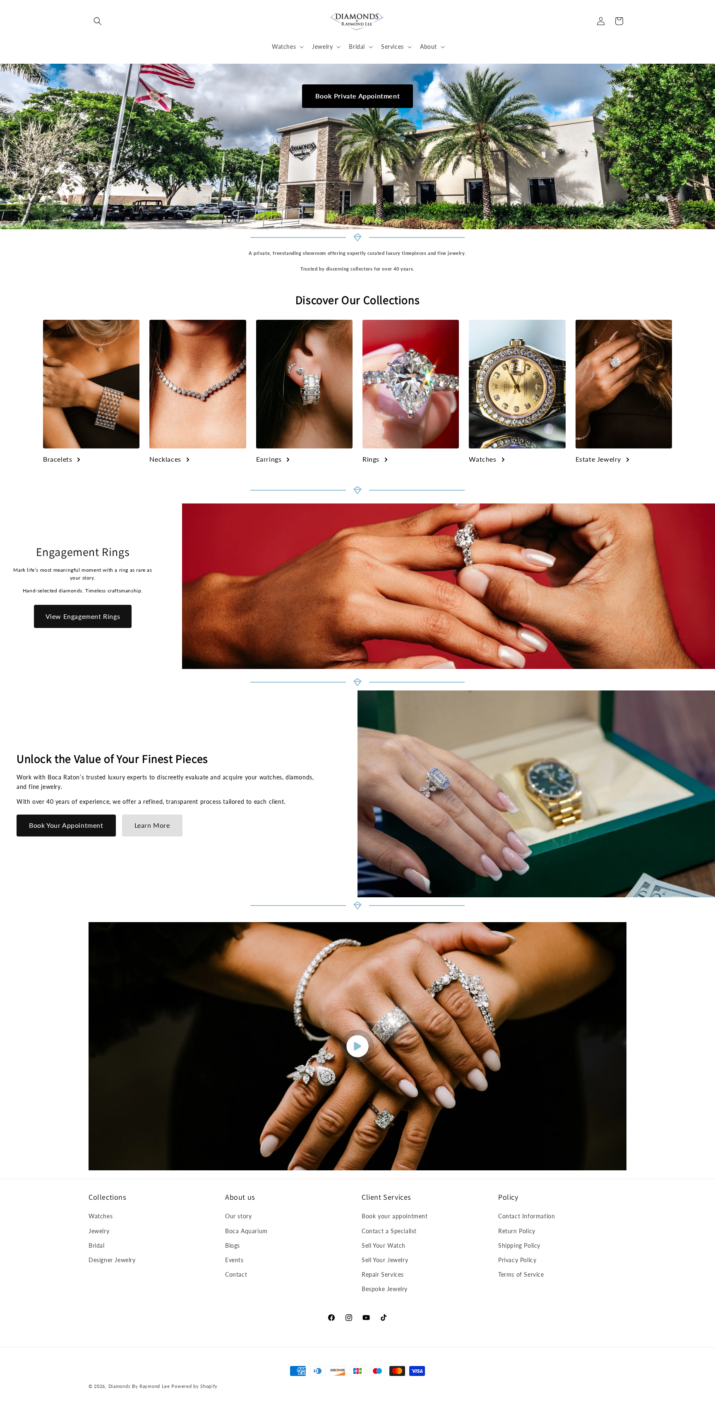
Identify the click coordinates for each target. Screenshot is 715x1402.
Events (234, 1259)
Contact (236, 1274)
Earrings (269, 459)
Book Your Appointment (66, 825)
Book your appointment (395, 1216)
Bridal (97, 1245)
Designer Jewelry (112, 1259)
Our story (238, 1216)
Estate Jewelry (598, 459)
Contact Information (526, 1216)
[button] (98, 21)
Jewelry (99, 1230)
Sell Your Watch (383, 1245)
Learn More (152, 825)
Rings (370, 459)
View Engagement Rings (83, 616)
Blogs (232, 1245)
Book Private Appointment (357, 96)
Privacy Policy (517, 1259)
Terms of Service (521, 1274)
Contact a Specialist (389, 1230)
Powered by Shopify (194, 1386)
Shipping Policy (519, 1245)
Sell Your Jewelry (385, 1259)
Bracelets (57, 459)
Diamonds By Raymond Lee (139, 1386)
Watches (482, 459)
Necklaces (165, 459)
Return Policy (516, 1230)
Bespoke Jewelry (385, 1288)
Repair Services (383, 1274)
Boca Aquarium (246, 1230)
